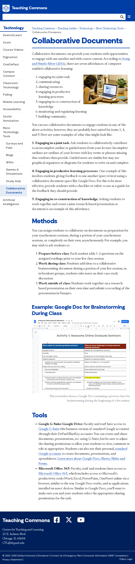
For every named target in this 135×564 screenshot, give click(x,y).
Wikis (10, 162)
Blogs (9, 155)
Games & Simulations (14, 172)
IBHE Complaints (118, 555)
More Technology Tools (11, 132)
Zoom (7, 42)
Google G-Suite (49, 429)
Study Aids (13, 181)
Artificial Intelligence (11, 202)
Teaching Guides (67, 28)
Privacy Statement (12, 559)
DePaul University (6, 8)
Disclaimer (43, 555)
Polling (7, 95)
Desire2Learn (12, 35)
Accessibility (12, 109)
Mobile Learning (14, 102)
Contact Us (57, 555)
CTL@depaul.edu (13, 543)
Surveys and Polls (14, 145)
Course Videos (13, 50)
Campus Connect (9, 74)
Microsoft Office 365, (53, 473)
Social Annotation (11, 118)
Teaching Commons (29, 7)
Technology (13, 27)
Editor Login (126, 559)
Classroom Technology (11, 85)
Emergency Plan (72, 555)
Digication (10, 57)
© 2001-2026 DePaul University (19, 555)
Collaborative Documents (15, 190)
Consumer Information (95, 555)
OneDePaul (11, 64)
